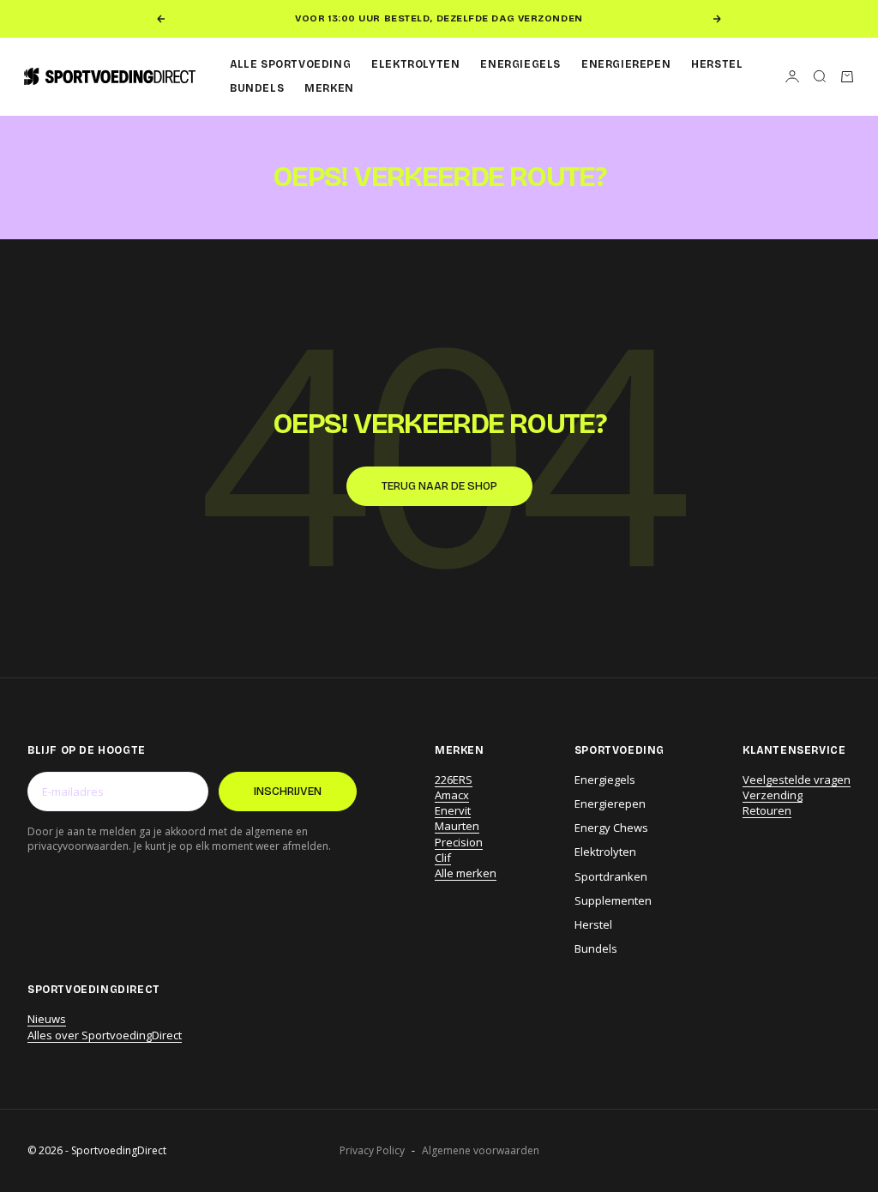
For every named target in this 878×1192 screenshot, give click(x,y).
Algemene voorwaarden (480, 1151)
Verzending (773, 795)
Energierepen (626, 64)
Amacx (452, 795)
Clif (443, 857)
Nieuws (46, 1018)
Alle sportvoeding (290, 64)
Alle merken (465, 873)
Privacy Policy (372, 1151)
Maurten (457, 826)
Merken (329, 88)
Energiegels (520, 64)
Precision (459, 842)
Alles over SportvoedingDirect (104, 1035)
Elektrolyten (415, 64)
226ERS (453, 779)
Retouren (767, 810)
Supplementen (613, 900)
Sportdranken (610, 876)
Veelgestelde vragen (797, 779)
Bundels (257, 88)
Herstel (717, 64)
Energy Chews (611, 827)
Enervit (453, 810)
